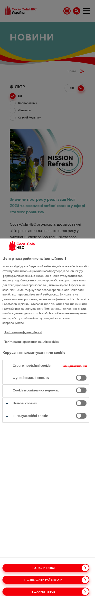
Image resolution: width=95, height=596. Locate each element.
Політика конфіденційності (23, 332)
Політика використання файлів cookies (31, 341)
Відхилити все (43, 591)
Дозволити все (43, 568)
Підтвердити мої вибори (43, 579)
